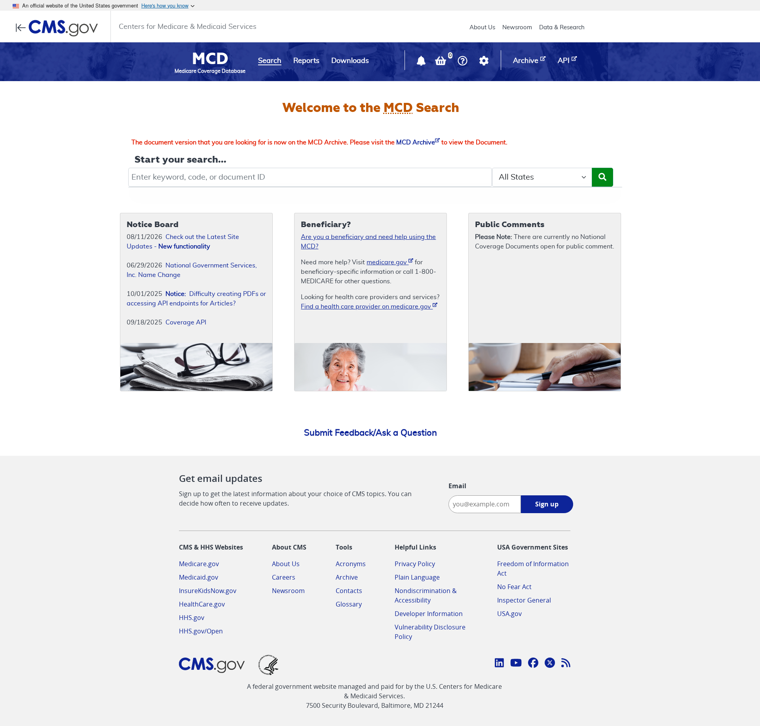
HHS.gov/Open (201, 631)
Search (269, 60)
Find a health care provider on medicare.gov (367, 306)
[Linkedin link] (499, 664)
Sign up (547, 504)
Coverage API (185, 322)
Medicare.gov (199, 563)
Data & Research (562, 27)
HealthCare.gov (202, 604)
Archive (347, 577)
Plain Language (417, 577)
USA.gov (509, 613)
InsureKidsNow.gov (207, 590)
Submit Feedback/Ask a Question (370, 432)
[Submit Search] (602, 177)
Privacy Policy (415, 563)
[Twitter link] (550, 664)
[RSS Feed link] (565, 664)
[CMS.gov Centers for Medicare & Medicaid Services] (59, 28)
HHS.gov (191, 617)
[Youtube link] (516, 664)
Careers (283, 577)
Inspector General (524, 600)
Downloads (350, 60)
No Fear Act (514, 586)
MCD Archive (415, 142)
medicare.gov (387, 262)
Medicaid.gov (198, 577)
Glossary (349, 604)
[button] (422, 62)
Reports (306, 60)
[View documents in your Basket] (441, 62)
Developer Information (429, 613)
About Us (482, 27)
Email (457, 485)
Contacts (349, 590)
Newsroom (517, 27)
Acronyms (351, 563)
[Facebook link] (533, 664)
